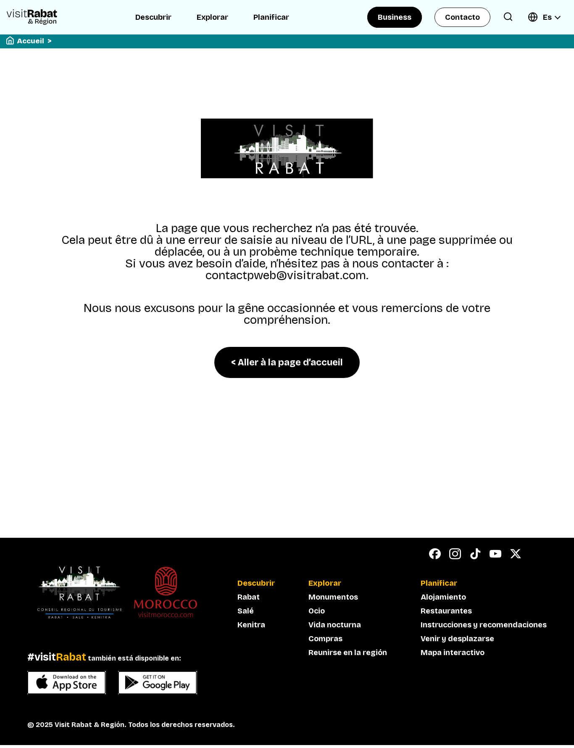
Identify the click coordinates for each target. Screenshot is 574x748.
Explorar (212, 17)
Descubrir (153, 17)
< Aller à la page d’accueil (287, 362)
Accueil (30, 41)
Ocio (316, 611)
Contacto (462, 17)
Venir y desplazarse (457, 638)
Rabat (248, 597)
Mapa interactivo (452, 652)
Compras (325, 638)
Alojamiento (443, 597)
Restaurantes (446, 611)
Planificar (271, 17)
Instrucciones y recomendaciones (484, 624)
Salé (245, 611)
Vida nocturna (334, 624)
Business (394, 17)
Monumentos (333, 597)
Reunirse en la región (347, 652)
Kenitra (251, 624)
